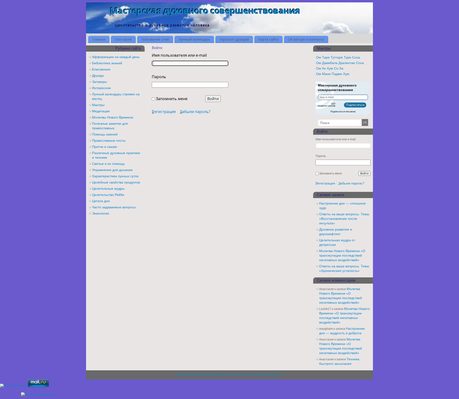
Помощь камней (105, 134)
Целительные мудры (108, 188)
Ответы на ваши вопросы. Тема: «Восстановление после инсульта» (344, 218)
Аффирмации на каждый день (116, 57)
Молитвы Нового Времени (112, 117)
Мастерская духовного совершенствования (205, 10)
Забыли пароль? (195, 111)
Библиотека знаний (107, 63)
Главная (98, 39)
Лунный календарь (194, 39)
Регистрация (164, 111)
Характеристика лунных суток (115, 176)
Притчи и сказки (104, 147)
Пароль (159, 76)
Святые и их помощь (108, 164)
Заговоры (99, 82)
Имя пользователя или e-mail (179, 55)
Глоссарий (123, 39)
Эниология (100, 213)
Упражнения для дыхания (112, 170)
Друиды (98, 75)
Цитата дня (101, 201)
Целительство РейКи (108, 195)
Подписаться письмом (342, 111)
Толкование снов (155, 39)
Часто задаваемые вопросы (114, 207)
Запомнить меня (171, 98)
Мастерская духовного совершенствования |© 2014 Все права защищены (229, 375)
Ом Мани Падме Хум (332, 74)
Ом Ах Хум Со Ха (329, 68)
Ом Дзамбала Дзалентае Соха (340, 63)
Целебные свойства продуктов (116, 182)
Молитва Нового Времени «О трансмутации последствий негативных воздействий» (342, 255)
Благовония (101, 69)
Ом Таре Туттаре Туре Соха (338, 57)
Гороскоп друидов (234, 39)
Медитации (101, 111)
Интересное (101, 88)
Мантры (98, 105)
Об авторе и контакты (306, 39)
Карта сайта (268, 39)
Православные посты (109, 140)
